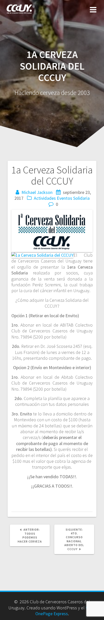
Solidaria (81, 198)
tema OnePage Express (65, 610)
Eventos (64, 198)
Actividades (45, 198)
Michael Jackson (37, 192)
